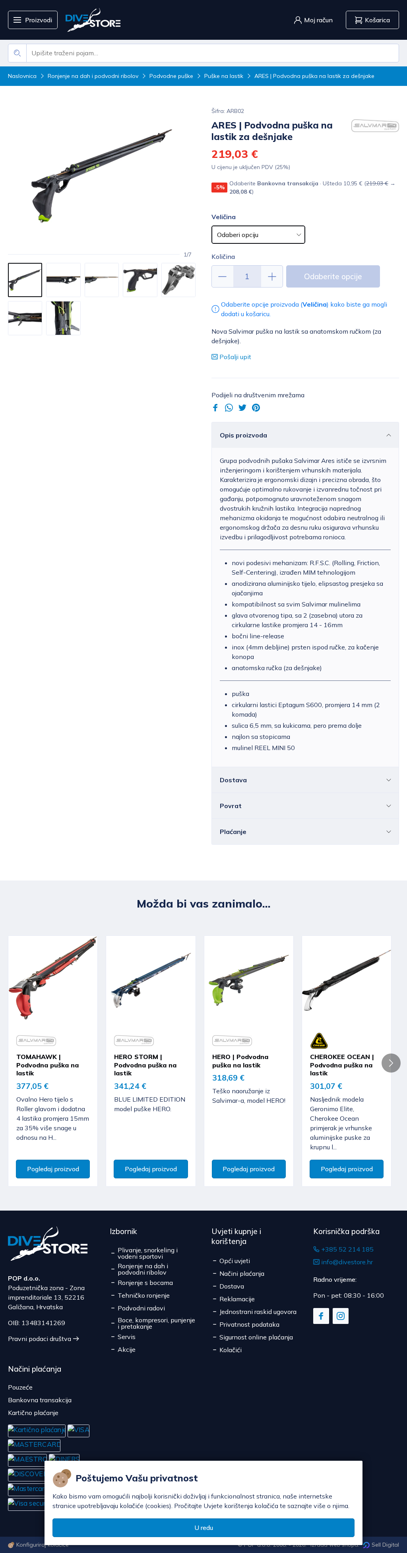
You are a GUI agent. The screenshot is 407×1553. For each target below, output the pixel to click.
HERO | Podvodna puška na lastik (240, 1061)
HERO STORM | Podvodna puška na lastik (145, 1065)
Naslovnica (22, 76)
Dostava (233, 780)
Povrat (231, 806)
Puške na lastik (223, 76)
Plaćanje (233, 832)
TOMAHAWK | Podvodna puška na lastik (47, 1065)
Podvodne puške (171, 76)
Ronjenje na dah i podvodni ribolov (93, 76)
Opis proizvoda (243, 435)
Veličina (223, 217)
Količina (223, 256)
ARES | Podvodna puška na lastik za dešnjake (314, 76)
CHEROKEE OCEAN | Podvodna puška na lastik (342, 1065)
